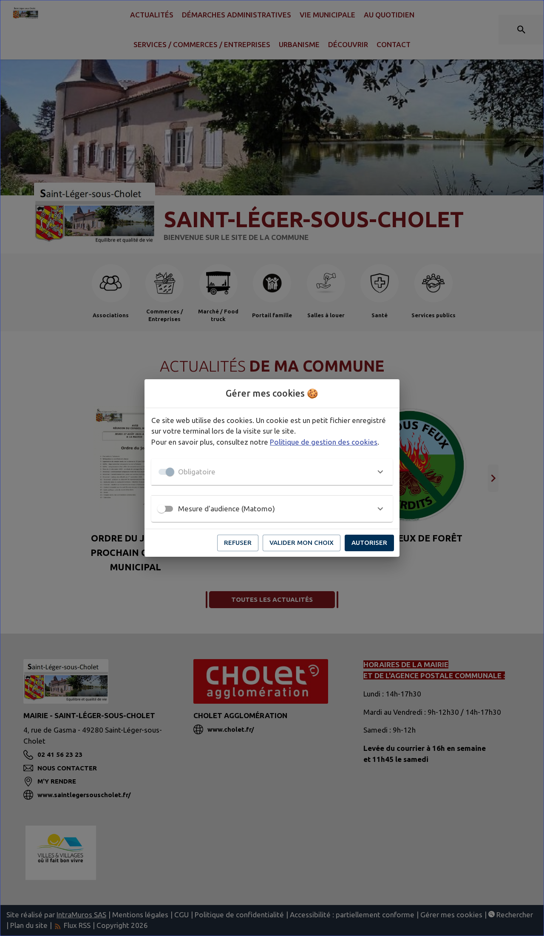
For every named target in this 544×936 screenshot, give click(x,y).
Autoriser (369, 542)
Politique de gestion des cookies (323, 442)
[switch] (161, 509)
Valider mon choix (301, 542)
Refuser (238, 542)
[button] (272, 472)
